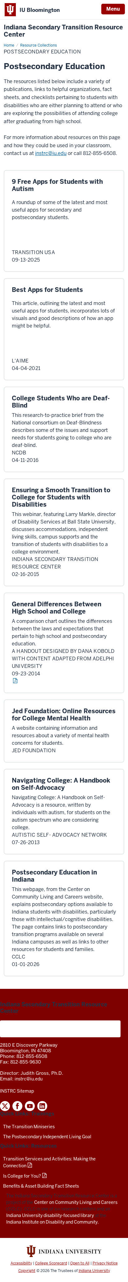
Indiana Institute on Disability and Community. (52, 1222)
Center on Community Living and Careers (75, 1202)
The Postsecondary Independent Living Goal (47, 1136)
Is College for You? (22, 1176)
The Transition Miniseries (29, 1126)
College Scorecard (51, 1263)
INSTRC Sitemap (17, 1091)
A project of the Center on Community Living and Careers (60, 1029)
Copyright (26, 1270)
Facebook (17, 1106)
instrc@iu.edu (50, 153)
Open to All (79, 1263)
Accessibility (21, 1263)
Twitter (5, 1106)
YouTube (30, 1106)
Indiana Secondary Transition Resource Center (63, 31)
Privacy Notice (105, 1263)
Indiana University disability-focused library (50, 1215)
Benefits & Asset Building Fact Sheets (41, 1186)
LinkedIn (42, 1106)
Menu (113, 9)
